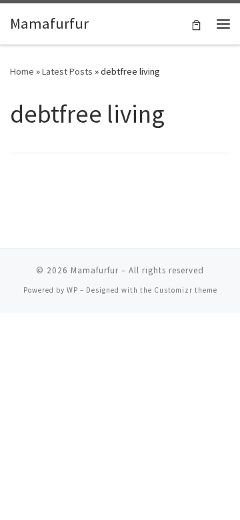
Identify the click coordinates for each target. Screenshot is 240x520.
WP (72, 290)
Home (22, 71)
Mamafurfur (95, 270)
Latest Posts (67, 71)
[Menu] (223, 24)
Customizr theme (185, 290)
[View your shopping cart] (196, 23)
